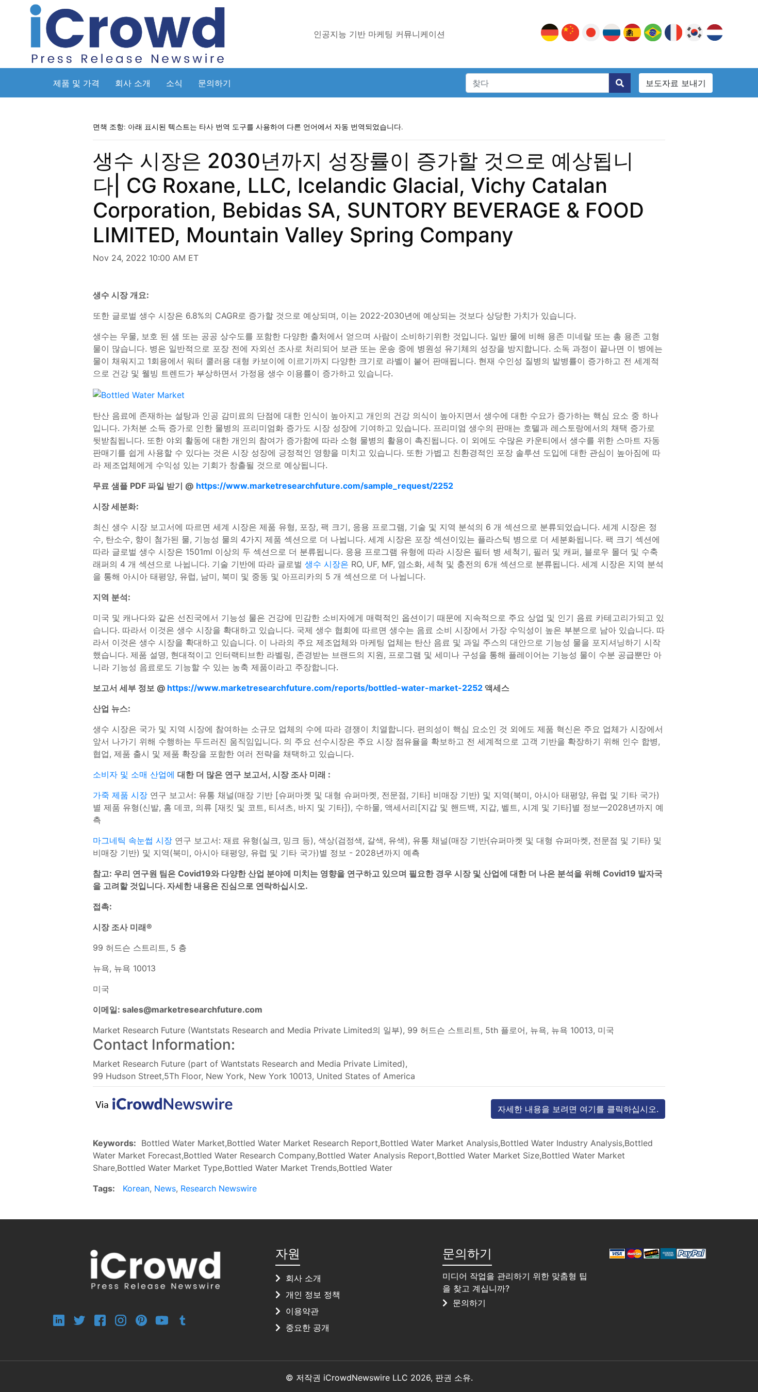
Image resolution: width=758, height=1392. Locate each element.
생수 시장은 (327, 564)
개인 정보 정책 (313, 1294)
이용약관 (302, 1311)
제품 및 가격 (76, 83)
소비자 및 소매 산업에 (134, 774)
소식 (174, 83)
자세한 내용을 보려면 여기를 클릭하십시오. (578, 1109)
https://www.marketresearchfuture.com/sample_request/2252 (324, 485)
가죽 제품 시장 (120, 795)
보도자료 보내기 (676, 83)
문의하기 (214, 83)
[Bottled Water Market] (139, 394)
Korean (136, 1188)
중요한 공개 (307, 1327)
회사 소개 (133, 83)
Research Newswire (218, 1188)
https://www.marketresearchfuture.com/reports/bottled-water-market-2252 (325, 688)
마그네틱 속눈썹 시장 (132, 840)
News (165, 1188)
